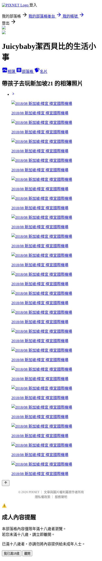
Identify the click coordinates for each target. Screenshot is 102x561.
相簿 (12, 72)
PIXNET (34, 492)
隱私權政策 (42, 497)
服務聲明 (61, 497)
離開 (27, 553)
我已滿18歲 (11, 553)
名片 (43, 72)
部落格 (28, 72)
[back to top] (5, 483)
